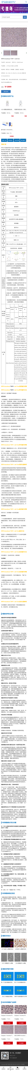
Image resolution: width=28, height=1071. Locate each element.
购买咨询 (6, 91)
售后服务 (23, 140)
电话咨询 (24, 1069)
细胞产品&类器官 (10, 1069)
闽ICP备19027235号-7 (15, 1064)
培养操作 (10, 140)
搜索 (25, 17)
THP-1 (18, 188)
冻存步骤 (17, 140)
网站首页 (3, 1069)
